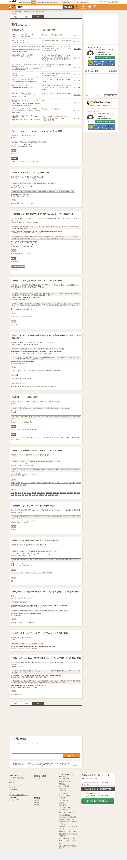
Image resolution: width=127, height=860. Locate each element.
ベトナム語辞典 (63, 800)
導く (12, 325)
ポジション (14, 154)
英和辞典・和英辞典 (23, 12)
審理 (19, 378)
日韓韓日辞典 (62, 791)
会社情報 (36, 802)
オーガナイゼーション (18, 573)
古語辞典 (61, 803)
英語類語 (34, 2)
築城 (12, 493)
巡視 (21, 438)
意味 (15, 17)
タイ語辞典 (62, 798)
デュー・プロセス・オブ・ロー (21, 370)
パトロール (38, 438)
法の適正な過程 (36, 370)
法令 (41, 386)
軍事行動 (17, 254)
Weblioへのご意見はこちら (89, 778)
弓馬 (12, 254)
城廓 (54, 493)
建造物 (44, 483)
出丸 (46, 495)
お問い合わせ (38, 778)
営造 (70, 483)
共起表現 (39, 2)
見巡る (17, 438)
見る (16, 430)
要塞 (16, 493)
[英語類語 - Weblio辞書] (13, 1)
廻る (24, 438)
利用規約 (11, 783)
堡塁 (40, 495)
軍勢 (16, 270)
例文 (26, 17)
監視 (31, 430)
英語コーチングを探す (73, 2)
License (62, 763)
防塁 (50, 493)
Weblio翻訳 (113, 71)
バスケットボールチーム (30, 162)
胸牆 (75, 493)
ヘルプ (11, 792)
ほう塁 (29, 493)
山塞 (19, 495)
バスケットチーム (16, 162)
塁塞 (12, 495)
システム (39, 483)
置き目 (24, 386)
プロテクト (18, 317)
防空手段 (16, 262)
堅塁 (37, 495)
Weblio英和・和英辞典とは (17, 778)
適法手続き (57, 370)
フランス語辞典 (63, 793)
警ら (55, 438)
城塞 (47, 493)
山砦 (33, 495)
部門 (33, 622)
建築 (73, 483)
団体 (47, 573)
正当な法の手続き (47, 370)
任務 (32, 203)
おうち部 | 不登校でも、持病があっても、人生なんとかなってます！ (68, 840)
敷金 (12, 694)
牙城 (49, 495)
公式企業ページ (38, 800)
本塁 (71, 493)
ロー (19, 386)
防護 (12, 317)
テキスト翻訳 (93, 71)
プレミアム (83, 8)
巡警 (12, 438)
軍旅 (12, 270)
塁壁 (38, 493)
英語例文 (28, 2)
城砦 (68, 493)
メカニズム (64, 483)
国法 (34, 386)
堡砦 (57, 493)
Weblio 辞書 (14, 12)
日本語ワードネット (33, 763)
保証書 (13, 530)
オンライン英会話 (62, 2)
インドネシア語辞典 (64, 795)
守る (30, 317)
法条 (45, 386)
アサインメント (25, 203)
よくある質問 (104, 782)
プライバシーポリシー (15, 785)
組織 (27, 573)
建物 (21, 485)
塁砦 (16, 495)
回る (58, 438)
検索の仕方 (12, 780)
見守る (42, 430)
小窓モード (78, 8)
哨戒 (51, 438)
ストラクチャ (56, 483)
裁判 (16, 378)
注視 (12, 430)
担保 (21, 694)
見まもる (36, 430)
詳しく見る (77, 36)
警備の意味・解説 (33, 12)
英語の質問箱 (62, 805)
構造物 (17, 485)
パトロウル (45, 438)
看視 (23, 430)
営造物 (13, 483)
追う (19, 430)
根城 (56, 495)
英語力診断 (49, 2)
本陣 (52, 495)
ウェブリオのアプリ (15, 800)
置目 (31, 386)
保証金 (17, 694)
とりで (34, 493)
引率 (16, 325)
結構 (77, 483)
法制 (48, 386)
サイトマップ (13, 787)
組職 (50, 573)
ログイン (89, 8)
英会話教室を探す (84, 2)
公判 (29, 378)
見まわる (68, 438)
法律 (38, 386)
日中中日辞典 (62, 788)
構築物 (18, 483)
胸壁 (30, 495)
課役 (18, 203)
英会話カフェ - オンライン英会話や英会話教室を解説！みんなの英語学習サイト (68, 833)
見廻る (28, 438)
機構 (24, 485)
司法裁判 (24, 378)
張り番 (77, 438)
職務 (12, 203)
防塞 (43, 493)
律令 (16, 386)
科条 (12, 386)
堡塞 (26, 495)
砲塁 (25, 493)
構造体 (33, 483)
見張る (27, 430)
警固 (17, 440)
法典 (27, 386)
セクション (20, 622)
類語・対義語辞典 (64, 779)
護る (23, 317)
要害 (19, 493)
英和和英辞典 (22, 2)
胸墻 (61, 493)
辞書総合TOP (13, 790)
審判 (12, 378)
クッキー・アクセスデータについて (19, 794)
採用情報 (36, 805)
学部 (12, 622)
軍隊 (19, 270)
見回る (63, 438)
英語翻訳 (55, 2)
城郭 (78, 493)
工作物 (49, 483)
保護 (27, 317)
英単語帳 (44, 2)
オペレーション (26, 254)
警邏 (32, 438)
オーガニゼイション (35, 573)
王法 (52, 386)
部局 (30, 622)
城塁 (23, 495)
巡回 (73, 438)
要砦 (64, 493)
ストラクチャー (26, 483)
